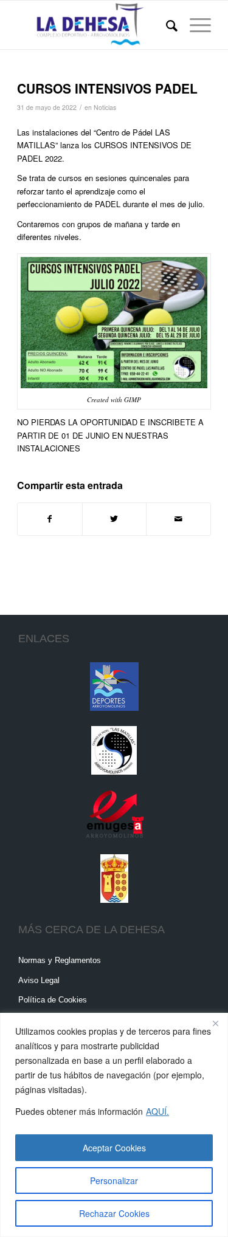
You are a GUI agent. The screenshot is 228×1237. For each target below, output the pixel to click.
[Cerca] (215, 1023)
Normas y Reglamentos (59, 960)
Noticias (105, 107)
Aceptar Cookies (114, 1148)
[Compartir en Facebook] (50, 519)
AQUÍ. (157, 1111)
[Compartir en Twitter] (115, 519)
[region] (114, 1125)
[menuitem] (166, 25)
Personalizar (114, 1180)
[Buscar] (166, 25)
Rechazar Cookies (114, 1213)
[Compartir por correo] (178, 519)
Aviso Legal (39, 980)
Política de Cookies (52, 999)
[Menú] (194, 25)
